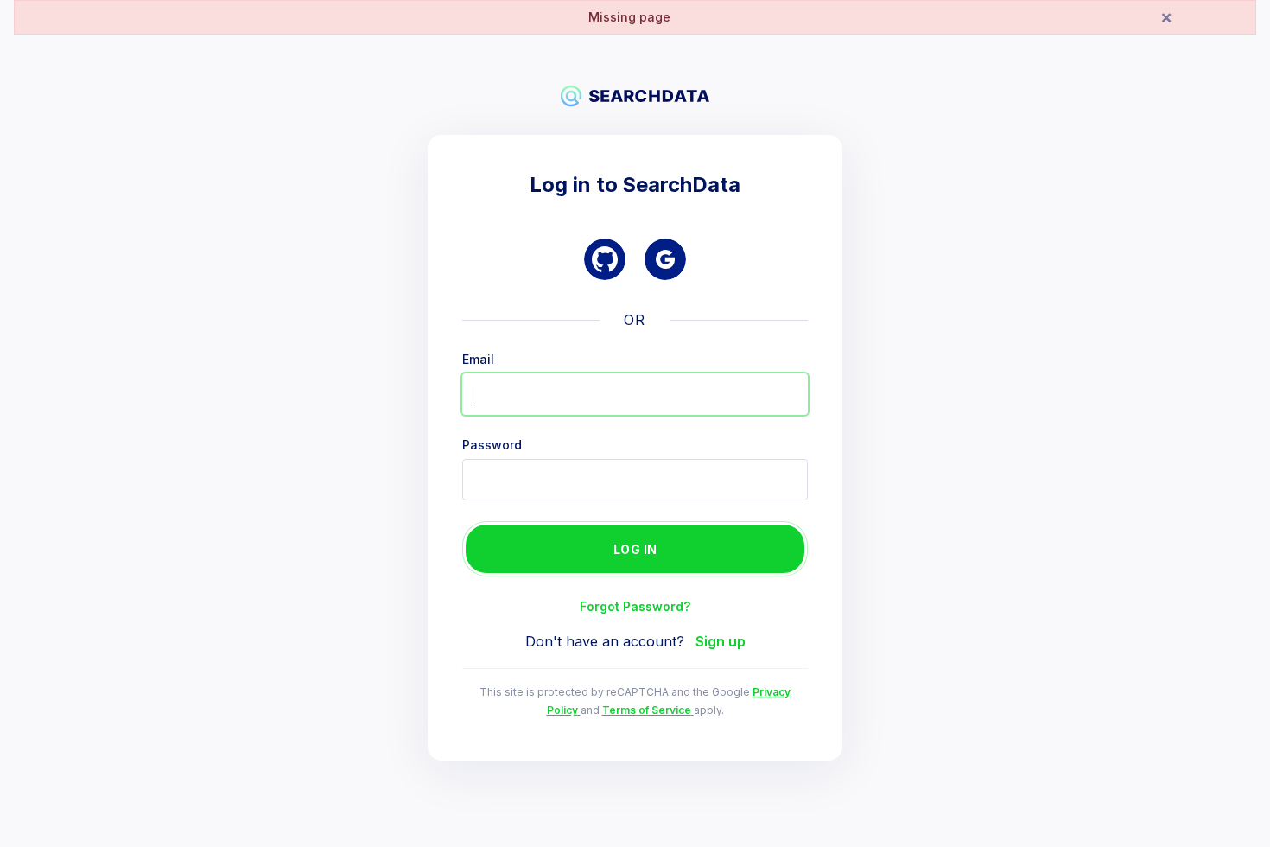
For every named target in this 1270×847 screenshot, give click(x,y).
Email (478, 359)
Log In (635, 549)
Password (492, 445)
